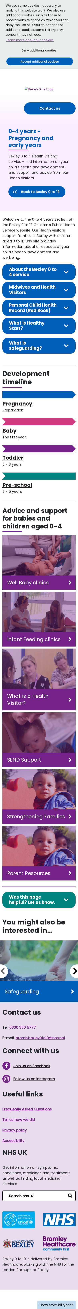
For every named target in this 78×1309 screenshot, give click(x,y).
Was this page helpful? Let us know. (32, 900)
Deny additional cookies (47, 50)
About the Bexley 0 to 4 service (33, 272)
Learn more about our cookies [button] (30, 40)
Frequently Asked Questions (27, 1109)
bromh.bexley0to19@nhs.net (40, 1037)
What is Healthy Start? (27, 325)
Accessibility (13, 1140)
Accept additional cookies (47, 61)
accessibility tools (56, 1305)
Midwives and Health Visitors (32, 290)
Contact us (49, 108)
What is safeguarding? (25, 345)
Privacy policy (14, 1130)
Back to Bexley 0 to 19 (40, 191)
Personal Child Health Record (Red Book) (33, 307)
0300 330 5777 (22, 1027)
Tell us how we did (18, 1119)
